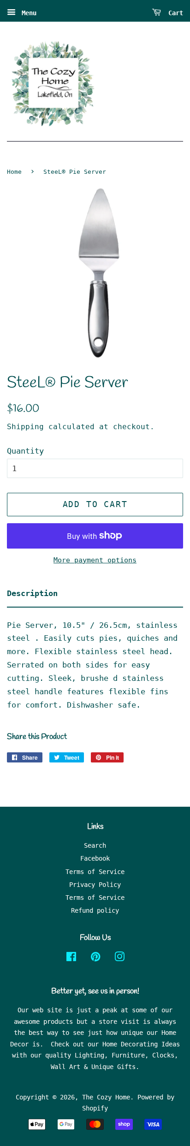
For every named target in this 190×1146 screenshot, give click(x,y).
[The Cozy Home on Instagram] (119, 958)
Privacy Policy (95, 884)
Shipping (25, 426)
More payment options (95, 560)
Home (14, 171)
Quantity (25, 450)
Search (95, 845)
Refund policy (95, 910)
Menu (27, 13)
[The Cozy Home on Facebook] (71, 958)
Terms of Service (95, 871)
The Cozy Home (106, 1097)
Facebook (95, 858)
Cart (174, 13)
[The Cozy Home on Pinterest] (95, 958)
